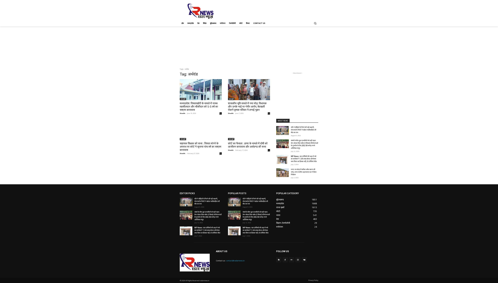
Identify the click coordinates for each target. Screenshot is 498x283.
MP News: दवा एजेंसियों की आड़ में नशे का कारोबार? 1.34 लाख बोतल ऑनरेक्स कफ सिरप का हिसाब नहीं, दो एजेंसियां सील (304, 158)
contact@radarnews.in (235, 260)
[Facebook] (285, 259)
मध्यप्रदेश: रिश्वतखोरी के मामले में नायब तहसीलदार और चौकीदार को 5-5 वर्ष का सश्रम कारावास (199, 106)
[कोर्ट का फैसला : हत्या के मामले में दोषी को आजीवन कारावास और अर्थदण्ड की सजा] (249, 129)
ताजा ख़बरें (183, 99)
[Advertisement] (268, 11)
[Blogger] (278, 259)
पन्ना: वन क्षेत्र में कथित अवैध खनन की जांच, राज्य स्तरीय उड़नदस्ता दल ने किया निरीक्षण (303, 171)
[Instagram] (297, 259)
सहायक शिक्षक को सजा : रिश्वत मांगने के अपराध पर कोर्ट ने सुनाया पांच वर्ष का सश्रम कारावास (200, 146)
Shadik (182, 113)
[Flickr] (291, 259)
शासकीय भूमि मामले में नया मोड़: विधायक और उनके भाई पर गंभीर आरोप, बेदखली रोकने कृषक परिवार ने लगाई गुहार (247, 106)
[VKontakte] (304, 259)
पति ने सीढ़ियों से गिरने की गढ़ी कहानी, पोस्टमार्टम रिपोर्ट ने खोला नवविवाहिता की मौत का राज (303, 129)
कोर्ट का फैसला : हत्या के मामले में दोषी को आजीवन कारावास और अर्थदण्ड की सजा (248, 145)
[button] (315, 23)
